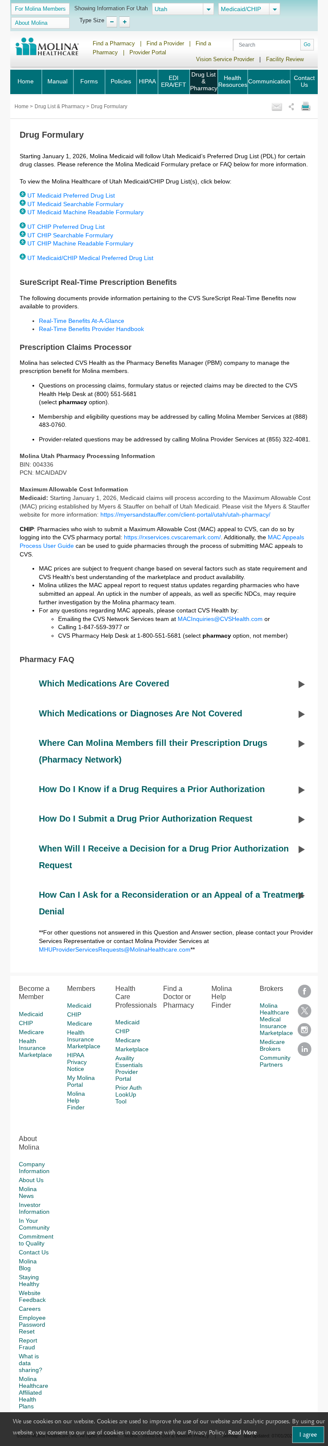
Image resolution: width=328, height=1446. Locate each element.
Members (81, 988)
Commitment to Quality (36, 1240)
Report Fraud (28, 1344)
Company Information (34, 1167)
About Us (31, 1180)
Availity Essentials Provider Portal (129, 1068)
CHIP (26, 1023)
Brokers (271, 988)
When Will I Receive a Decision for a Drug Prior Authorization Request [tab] (164, 857)
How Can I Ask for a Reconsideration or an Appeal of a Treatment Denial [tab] (171, 903)
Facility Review (285, 59)
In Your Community (34, 1224)
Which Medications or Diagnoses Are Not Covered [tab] (140, 713)
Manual (57, 81)
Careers (30, 1308)
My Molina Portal (81, 1081)
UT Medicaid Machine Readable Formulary (85, 212)
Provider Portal (147, 52)
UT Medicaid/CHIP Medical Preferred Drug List (90, 257)
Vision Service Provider (225, 59)
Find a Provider (165, 43)
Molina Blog (28, 1265)
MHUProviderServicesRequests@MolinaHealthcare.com (114, 949)
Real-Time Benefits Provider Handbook (91, 328)
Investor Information (34, 1208)
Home (26, 81)
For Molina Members (40, 9)
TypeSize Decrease (111, 21)
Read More (242, 1432)
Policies (121, 81)
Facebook (304, 994)
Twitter (304, 1013)
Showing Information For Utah (111, 8)
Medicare (31, 1032)
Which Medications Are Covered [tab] (104, 683)
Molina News (28, 1192)
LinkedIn (304, 1052)
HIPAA (147, 81)
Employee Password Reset (32, 1324)
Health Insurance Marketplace (35, 1048)
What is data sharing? (30, 1363)
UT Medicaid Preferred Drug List (71, 195)
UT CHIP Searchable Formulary (70, 235)
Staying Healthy (29, 1280)
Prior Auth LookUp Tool (128, 1094)
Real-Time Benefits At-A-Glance (81, 320)
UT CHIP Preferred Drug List (66, 226)
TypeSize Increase (124, 21)
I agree (308, 1434)
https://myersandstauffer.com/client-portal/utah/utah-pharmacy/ (186, 514)
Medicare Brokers (272, 1045)
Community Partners (275, 1061)
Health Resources (232, 81)
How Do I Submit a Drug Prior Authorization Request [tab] (145, 818)
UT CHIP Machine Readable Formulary (80, 243)
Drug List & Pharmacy (203, 81)
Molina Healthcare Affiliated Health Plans (33, 1392)
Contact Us (304, 81)
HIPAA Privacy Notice (77, 1062)
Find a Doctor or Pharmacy (178, 996)
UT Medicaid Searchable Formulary (75, 204)
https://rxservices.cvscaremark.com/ (172, 537)
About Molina (31, 23)
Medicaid (31, 1014)
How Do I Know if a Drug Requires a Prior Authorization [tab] (152, 789)
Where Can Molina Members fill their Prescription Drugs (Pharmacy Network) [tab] (153, 751)
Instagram (304, 1032)
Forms (89, 81)
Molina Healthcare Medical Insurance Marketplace (276, 1019)
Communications (270, 81)
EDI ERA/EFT (173, 81)
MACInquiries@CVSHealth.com (220, 618)
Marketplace (132, 1049)
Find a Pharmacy (114, 43)
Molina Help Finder (76, 1100)
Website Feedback (32, 1296)
